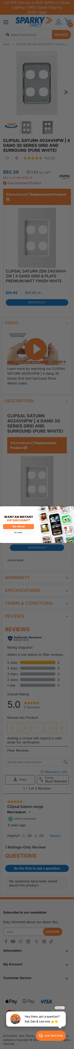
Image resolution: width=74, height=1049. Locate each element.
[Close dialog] (72, 507)
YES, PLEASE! (18, 526)
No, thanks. (18, 532)
